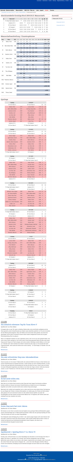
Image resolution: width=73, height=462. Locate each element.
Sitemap (54, 0)
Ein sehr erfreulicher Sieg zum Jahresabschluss (19, 357)
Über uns (32, 10)
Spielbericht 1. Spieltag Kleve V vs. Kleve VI (18, 432)
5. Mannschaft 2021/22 (60, 25)
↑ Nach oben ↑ (36, 453)
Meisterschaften (10, 10)
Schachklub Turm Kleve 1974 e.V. (8, 12)
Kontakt (67, 0)
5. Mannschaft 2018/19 (60, 22)
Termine (52, 10)
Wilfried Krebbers (50, 459)
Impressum (39, 0)
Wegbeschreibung (61, 0)
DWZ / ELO (26, 10)
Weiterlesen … (5, 349)
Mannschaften (19, 10)
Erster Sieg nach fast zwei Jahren (14, 406)
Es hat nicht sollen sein (10, 379)
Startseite (3, 10)
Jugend (41, 10)
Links (37, 10)
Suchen (50, 0)
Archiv (46, 10)
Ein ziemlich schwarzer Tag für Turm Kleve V (19, 324)
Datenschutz (45, 0)
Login (71, 0)
